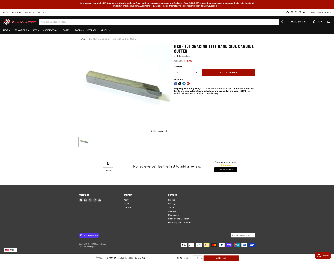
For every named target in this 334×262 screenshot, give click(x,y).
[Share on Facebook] (175, 83)
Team (126, 203)
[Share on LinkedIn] (184, 83)
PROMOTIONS (20, 30)
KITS (35, 30)
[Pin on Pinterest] (188, 83)
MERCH (104, 30)
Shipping (172, 211)
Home (82, 39)
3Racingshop (183, 56)
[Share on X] (179, 83)
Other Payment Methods (34, 12)
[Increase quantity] (201, 258)
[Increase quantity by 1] (196, 72)
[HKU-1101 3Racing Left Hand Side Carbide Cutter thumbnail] (84, 142)
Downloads (16, 12)
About (126, 200)
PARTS (66, 30)
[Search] (282, 22)
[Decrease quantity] (194, 258)
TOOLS (78, 30)
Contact (6, 12)
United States (320, 12)
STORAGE (92, 30)
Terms (171, 207)
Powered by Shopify (87, 247)
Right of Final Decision (178, 219)
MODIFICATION (50, 30)
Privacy (171, 203)
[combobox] (10, 250)
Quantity (178, 67)
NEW (5, 30)
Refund (171, 200)
